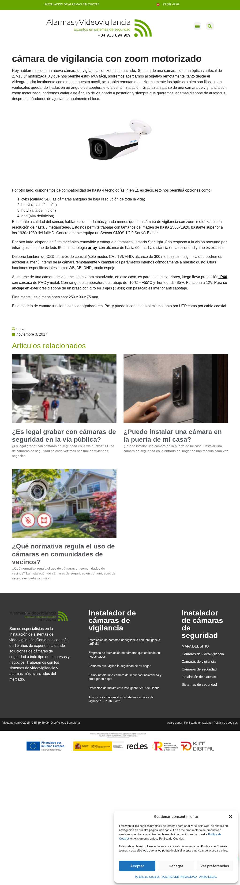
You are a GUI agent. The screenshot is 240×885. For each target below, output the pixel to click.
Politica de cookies (226, 722)
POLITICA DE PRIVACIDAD (179, 876)
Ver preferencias (214, 866)
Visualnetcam (11, 722)
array (92, 248)
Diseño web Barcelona (65, 722)
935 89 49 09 (40, 722)
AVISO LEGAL (208, 876)
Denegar (176, 866)
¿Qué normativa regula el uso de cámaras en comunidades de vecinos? (63, 554)
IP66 (222, 277)
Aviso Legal (174, 722)
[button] (230, 816)
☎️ (158, 4)
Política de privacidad (198, 722)
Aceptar (137, 866)
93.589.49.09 (170, 4)
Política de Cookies (147, 876)
